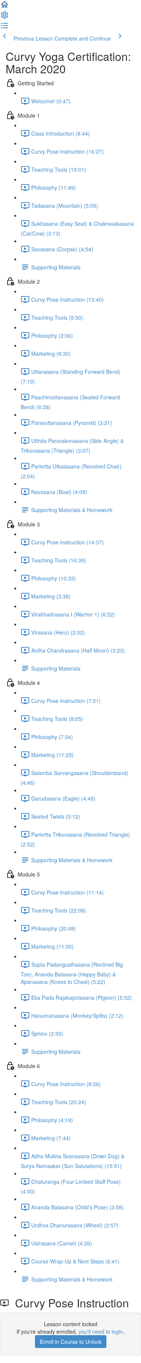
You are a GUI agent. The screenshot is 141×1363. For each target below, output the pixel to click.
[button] (4, 7)
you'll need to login (101, 1331)
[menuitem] (4, 17)
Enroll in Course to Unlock (71, 1341)
